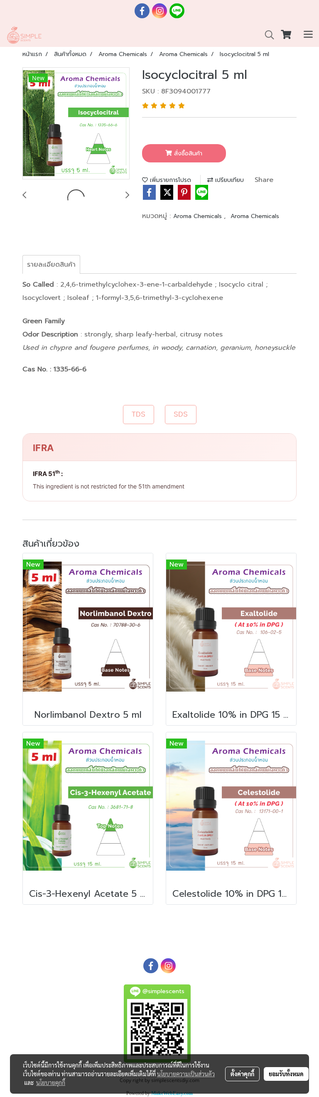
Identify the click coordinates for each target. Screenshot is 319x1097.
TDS (138, 414)
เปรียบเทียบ (228, 180)
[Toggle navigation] (308, 35)
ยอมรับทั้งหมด (286, 1073)
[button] (266, 34)
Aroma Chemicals (198, 216)
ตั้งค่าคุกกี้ (242, 1073)
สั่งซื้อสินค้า (187, 153)
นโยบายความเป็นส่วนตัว (186, 1073)
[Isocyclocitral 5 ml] (76, 124)
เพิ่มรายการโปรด (169, 180)
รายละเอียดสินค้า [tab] (51, 265)
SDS (181, 414)
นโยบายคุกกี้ (50, 1082)
